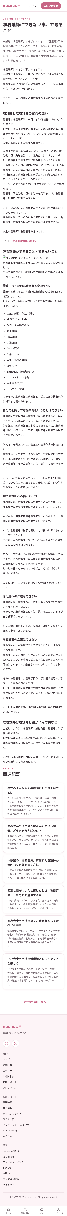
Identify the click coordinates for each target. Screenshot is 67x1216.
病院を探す (25, 1213)
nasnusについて (11, 1150)
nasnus (10, 1026)
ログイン (32, 5)
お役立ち (7, 1136)
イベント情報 (10, 1130)
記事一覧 (7, 1065)
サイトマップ (10, 1184)
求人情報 (7, 1108)
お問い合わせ (51, 5)
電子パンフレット (12, 1113)
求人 (42, 1213)
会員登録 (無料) (11, 1179)
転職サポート (10, 1082)
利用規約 (7, 1167)
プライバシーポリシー (14, 1162)
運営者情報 (8, 1156)
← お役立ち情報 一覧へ (33, 1002)
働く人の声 (8, 1119)
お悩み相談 (8, 1076)
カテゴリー (8, 1070)
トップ (6, 1059)
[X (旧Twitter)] (15, 1043)
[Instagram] (6, 1043)
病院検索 (7, 1102)
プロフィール (10, 1087)
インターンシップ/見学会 (16, 1125)
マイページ (58, 1213)
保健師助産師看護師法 (24, 241)
